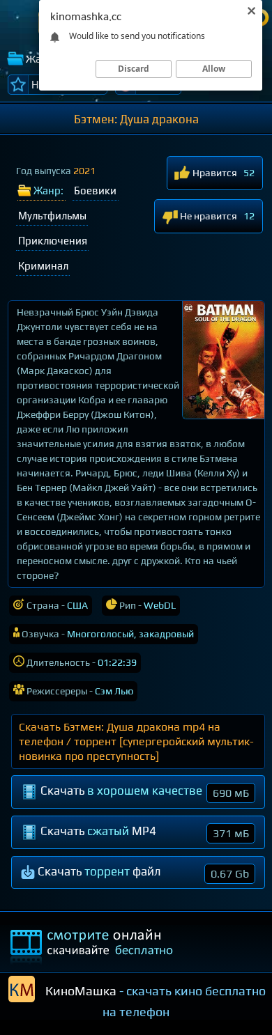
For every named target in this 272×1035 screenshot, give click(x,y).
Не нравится (207, 215)
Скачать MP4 (143, 832)
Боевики (95, 190)
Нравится (213, 172)
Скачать (143, 792)
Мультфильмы (52, 215)
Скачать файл (142, 872)
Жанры (44, 58)
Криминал (43, 266)
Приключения (52, 241)
